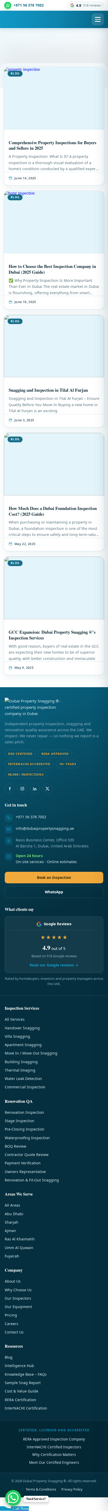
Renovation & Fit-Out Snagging (32, 1179)
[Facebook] (10, 789)
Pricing (11, 1315)
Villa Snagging (17, 1036)
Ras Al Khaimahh (20, 1238)
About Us (13, 1281)
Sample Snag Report (23, 1382)
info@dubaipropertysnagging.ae (45, 828)
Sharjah (11, 1222)
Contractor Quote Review (26, 1154)
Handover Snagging (22, 1027)
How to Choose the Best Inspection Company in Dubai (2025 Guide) (52, 269)
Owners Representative (25, 1171)
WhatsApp (54, 891)
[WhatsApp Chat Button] (13, 1498)
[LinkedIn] (35, 789)
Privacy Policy (72, 1489)
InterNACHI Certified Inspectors (54, 1446)
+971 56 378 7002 (31, 816)
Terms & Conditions (41, 1489)
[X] (47, 789)
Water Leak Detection (23, 1078)
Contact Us (14, 1332)
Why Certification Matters (54, 1454)
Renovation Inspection (24, 1112)
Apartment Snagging (23, 1044)
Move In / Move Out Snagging (31, 1053)
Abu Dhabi (14, 1213)
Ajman (10, 1230)
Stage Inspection (19, 1120)
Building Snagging (21, 1061)
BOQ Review (15, 1146)
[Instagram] (22, 789)
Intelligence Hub (19, 1365)
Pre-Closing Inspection (24, 1129)
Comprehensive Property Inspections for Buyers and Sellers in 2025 (52, 145)
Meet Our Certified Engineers (54, 1462)
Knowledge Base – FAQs (26, 1374)
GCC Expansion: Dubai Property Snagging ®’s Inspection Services (52, 635)
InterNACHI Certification (26, 1408)
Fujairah (12, 1256)
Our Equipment (18, 1306)
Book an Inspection (54, 877)
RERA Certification (20, 1399)
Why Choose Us (18, 1289)
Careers (11, 1323)
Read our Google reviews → (54, 964)
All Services (15, 1019)
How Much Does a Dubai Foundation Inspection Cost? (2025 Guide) (53, 511)
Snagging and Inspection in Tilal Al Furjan (48, 390)
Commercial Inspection (25, 1086)
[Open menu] (98, 19)
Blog (9, 1357)
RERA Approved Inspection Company (54, 1439)
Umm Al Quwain (19, 1247)
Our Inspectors (18, 1298)
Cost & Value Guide (21, 1391)
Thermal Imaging (20, 1070)
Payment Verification (23, 1162)
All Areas (12, 1205)
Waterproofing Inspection (27, 1137)
